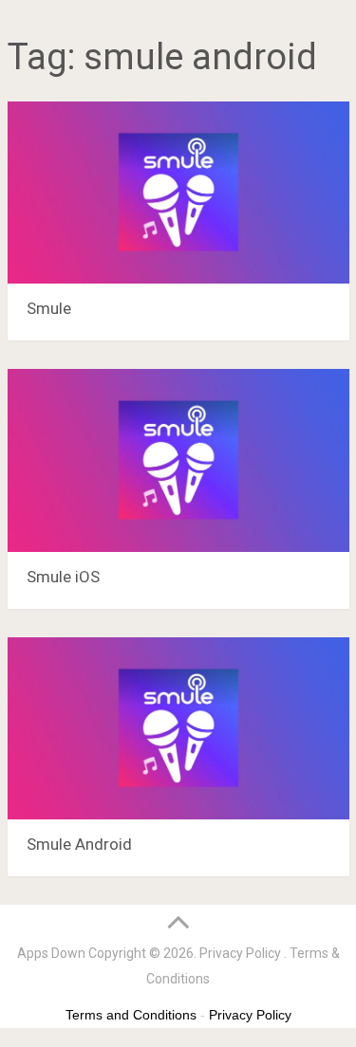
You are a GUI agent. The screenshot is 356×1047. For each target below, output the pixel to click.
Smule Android (79, 844)
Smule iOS (63, 576)
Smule (49, 308)
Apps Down (51, 953)
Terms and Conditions (131, 1014)
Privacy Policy (240, 953)
